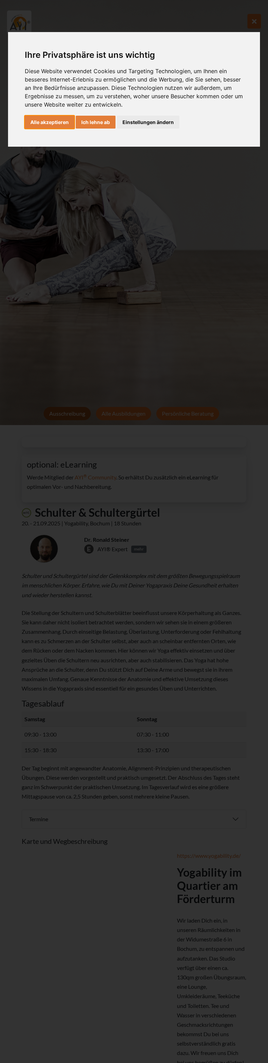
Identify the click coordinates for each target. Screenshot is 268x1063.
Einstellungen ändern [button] (148, 122)
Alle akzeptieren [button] (49, 122)
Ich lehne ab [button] (95, 122)
